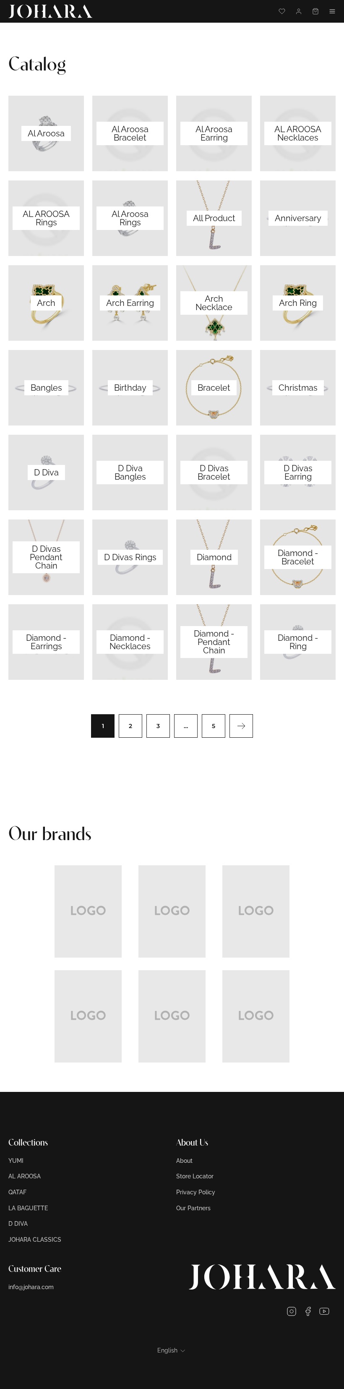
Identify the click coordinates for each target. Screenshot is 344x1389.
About (184, 1160)
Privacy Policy (195, 1192)
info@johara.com (31, 1287)
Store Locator (195, 1176)
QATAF (17, 1192)
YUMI (15, 1160)
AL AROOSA (24, 1176)
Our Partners (193, 1208)
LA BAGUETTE (28, 1208)
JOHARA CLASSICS (34, 1239)
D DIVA (18, 1223)
